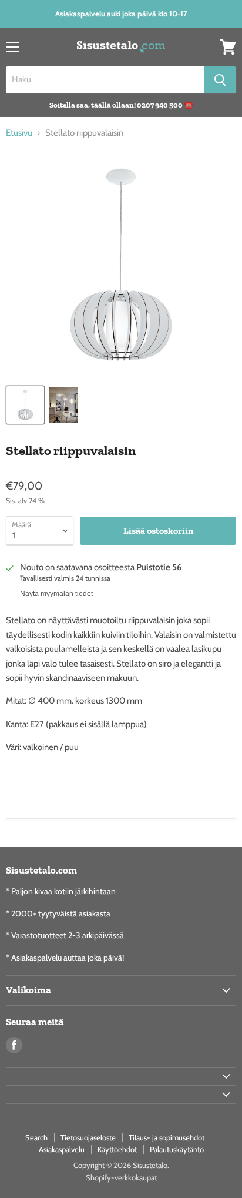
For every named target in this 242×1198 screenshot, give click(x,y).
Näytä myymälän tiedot (56, 594)
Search (36, 1137)
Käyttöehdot (117, 1149)
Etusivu (19, 133)
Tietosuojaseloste (88, 1137)
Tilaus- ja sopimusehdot (166, 1137)
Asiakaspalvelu (62, 1149)
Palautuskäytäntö (177, 1149)
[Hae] (220, 79)
